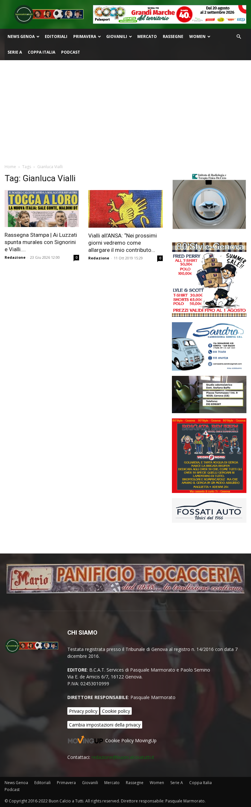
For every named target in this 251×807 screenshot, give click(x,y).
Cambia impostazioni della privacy (105, 725)
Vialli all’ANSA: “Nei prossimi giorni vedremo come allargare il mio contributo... (122, 242)
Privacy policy (83, 711)
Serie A (15, 52)
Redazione (15, 257)
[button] (238, 37)
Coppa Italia (41, 52)
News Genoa (21, 36)
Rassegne (173, 36)
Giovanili (116, 36)
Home (10, 166)
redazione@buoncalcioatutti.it (123, 757)
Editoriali (56, 36)
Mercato (147, 36)
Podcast (70, 52)
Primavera (84, 36)
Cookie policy (116, 711)
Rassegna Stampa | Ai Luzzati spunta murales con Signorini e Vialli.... (41, 242)
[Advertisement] (125, 109)
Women (197, 36)
